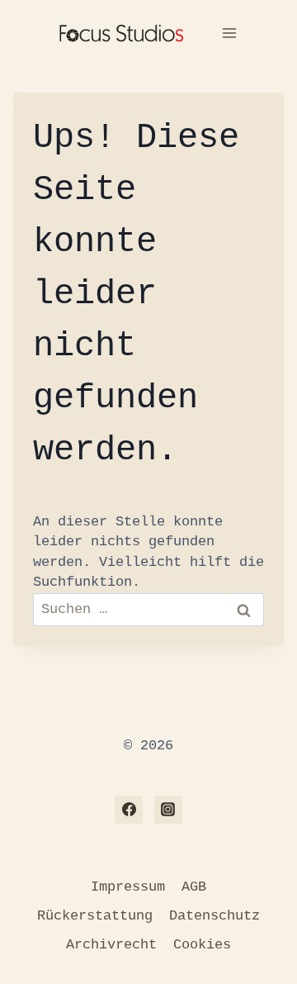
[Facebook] (129, 810)
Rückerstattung (95, 916)
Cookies (202, 945)
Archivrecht (111, 945)
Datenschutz (214, 916)
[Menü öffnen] (229, 32)
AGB (194, 887)
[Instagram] (168, 810)
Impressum (128, 887)
